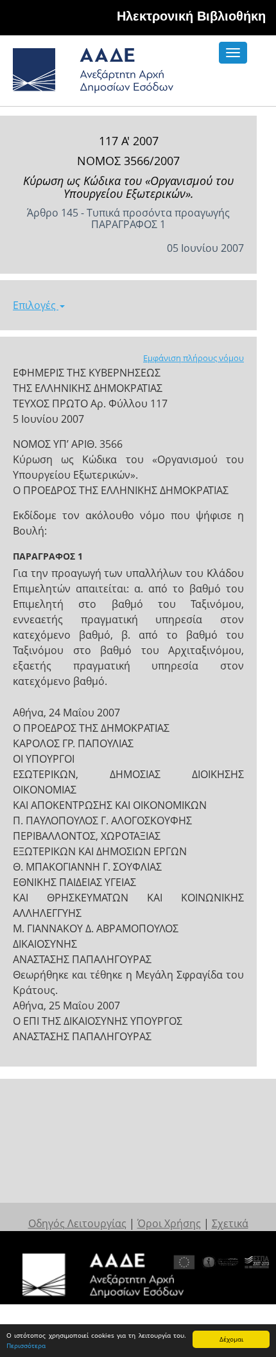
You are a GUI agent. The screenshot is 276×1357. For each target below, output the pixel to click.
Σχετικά (230, 1223)
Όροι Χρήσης (169, 1223)
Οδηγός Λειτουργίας (77, 1223)
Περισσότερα (26, 1345)
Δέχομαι (231, 1339)
